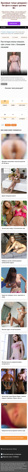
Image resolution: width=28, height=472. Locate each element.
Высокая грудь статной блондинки (11, 329)
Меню (4, 27)
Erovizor (4, 32)
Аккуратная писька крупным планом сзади (13, 430)
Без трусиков (15, 37)
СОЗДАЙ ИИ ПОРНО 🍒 (14, 23)
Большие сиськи (10, 32)
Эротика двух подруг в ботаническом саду (13, 228)
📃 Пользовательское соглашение (11, 454)
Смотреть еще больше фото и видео (14, 437)
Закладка (4, 84)
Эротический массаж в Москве (9, 449)
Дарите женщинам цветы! (9, 196)
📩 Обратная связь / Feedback (10, 457)
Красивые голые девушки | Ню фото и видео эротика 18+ (14, 5)
